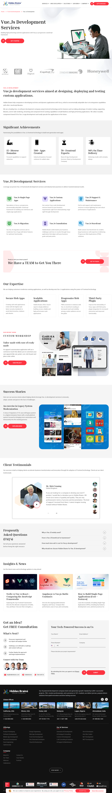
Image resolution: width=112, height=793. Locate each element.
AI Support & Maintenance (64, 742)
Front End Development (13, 11)
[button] (52, 645)
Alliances (6, 760)
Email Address (83, 634)
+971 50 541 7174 (44, 719)
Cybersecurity (7, 745)
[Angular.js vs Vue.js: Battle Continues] (56, 592)
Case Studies (20, 758)
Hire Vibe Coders (87, 734)
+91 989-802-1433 (97, 719)
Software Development (9, 734)
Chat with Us (40, 674)
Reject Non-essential (98, 791)
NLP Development (88, 737)
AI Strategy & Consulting (64, 734)
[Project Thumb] (74, 353)
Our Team (6, 758)
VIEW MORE (55, 770)
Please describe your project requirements (63, 651)
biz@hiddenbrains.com (13, 674)
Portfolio (18, 760)
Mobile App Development (10, 737)
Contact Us (19, 755)
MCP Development (88, 739)
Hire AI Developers (88, 731)
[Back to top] (107, 788)
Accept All (82, 791)
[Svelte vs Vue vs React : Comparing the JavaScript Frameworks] (20, 592)
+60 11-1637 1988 (62, 719)
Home (2, 11)
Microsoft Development (10, 739)
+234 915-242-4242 (80, 719)
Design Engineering (35, 731)
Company (82, 643)
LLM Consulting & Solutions (65, 739)
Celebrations (6, 763)
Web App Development (35, 734)
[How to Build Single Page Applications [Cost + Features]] (92, 592)
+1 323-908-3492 (8, 719)
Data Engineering (8, 742)
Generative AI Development (64, 731)
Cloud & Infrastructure (35, 742)
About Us (6, 755)
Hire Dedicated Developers (37, 739)
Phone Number (55, 643)
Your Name (54, 634)
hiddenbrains (28, 674)
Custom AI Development (64, 737)
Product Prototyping (9, 731)
